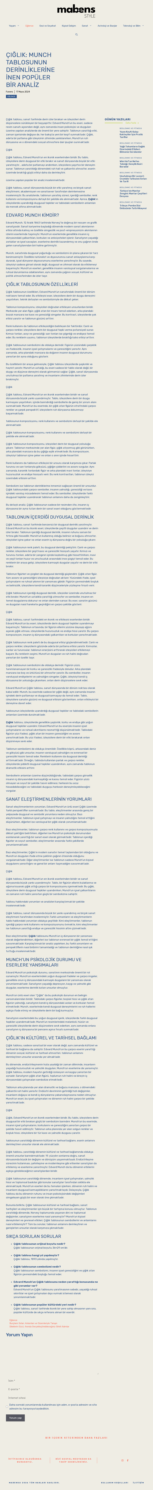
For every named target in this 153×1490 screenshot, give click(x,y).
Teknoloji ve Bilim (131, 25)
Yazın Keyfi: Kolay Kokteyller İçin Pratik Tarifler (131, 134)
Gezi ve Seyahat (47, 25)
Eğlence (29, 25)
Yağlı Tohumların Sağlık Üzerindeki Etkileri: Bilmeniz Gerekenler (132, 149)
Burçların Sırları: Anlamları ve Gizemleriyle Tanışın (33, 1323)
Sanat (85, 25)
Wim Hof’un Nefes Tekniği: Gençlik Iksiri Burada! (131, 164)
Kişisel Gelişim (69, 25)
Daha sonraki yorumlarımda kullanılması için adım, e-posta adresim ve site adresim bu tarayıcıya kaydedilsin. (53, 1406)
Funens (9, 92)
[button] (76, 34)
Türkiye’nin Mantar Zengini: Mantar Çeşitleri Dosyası (133, 194)
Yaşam (12, 25)
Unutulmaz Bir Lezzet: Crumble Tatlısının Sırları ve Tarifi (133, 179)
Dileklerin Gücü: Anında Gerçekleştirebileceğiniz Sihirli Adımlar (39, 1326)
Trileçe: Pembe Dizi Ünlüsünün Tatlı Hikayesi (133, 207)
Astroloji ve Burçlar (107, 25)
